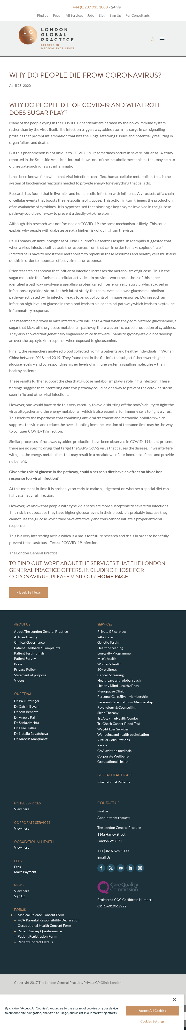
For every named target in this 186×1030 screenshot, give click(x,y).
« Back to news (28, 592)
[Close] (174, 999)
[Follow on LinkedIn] (130, 868)
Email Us (103, 857)
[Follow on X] (111, 868)
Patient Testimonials (29, 653)
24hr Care (105, 637)
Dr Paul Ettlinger (26, 701)
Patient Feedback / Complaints (37, 648)
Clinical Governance (29, 642)
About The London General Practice (41, 631)
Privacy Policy (25, 669)
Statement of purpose (30, 675)
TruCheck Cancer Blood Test (118, 723)
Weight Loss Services (113, 729)
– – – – (102, 745)
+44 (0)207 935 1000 (90, 7)
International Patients (113, 782)
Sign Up (115, 15)
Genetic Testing (108, 642)
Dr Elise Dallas (25, 728)
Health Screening (110, 648)
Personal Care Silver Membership (122, 696)
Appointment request (113, 818)
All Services (74, 15)
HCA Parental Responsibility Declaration (48, 920)
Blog (102, 15)
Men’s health (106, 658)
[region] (92, 1012)
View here (21, 809)
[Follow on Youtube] (120, 868)
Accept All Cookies (152, 1011)
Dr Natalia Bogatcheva (31, 733)
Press (18, 664)
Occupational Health (113, 761)
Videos (19, 680)
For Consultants (137, 15)
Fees (56, 15)
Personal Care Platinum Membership (125, 702)
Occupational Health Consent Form (44, 925)
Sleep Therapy (107, 713)
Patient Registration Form (37, 936)
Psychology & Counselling (116, 707)
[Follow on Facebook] (101, 868)
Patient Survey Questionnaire (40, 931)
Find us (42, 15)
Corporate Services (32, 822)
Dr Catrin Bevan (26, 706)
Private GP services (111, 631)
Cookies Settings (152, 1021)
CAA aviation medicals (114, 751)
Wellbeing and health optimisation (123, 734)
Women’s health (109, 664)
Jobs (90, 15)
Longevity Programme (114, 653)
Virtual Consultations (113, 740)
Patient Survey (25, 658)
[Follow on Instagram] (140, 868)
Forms (20, 909)
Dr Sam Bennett (26, 712)
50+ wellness (107, 669)
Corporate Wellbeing (113, 756)
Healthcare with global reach (119, 680)
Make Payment (25, 872)
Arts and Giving (25, 637)
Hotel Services (27, 803)
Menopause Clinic (110, 691)
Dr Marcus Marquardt (30, 739)
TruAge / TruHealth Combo (117, 718)
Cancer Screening (110, 675)
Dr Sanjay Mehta (26, 723)
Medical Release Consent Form (41, 915)
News (18, 885)
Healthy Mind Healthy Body (118, 686)
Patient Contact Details (35, 942)
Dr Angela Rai (24, 717)
